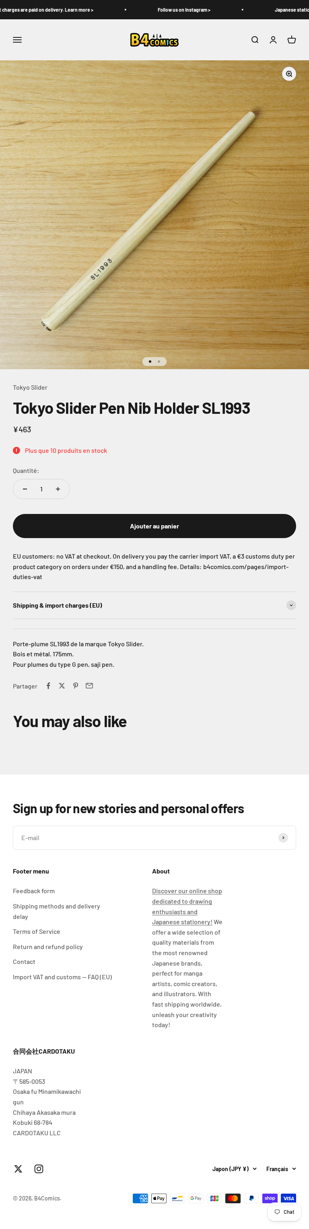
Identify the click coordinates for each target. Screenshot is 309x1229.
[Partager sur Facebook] (48, 686)
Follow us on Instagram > (162, 9)
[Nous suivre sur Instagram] (38, 1168)
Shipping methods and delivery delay (56, 911)
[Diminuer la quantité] (25, 489)
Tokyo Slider (30, 387)
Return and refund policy (48, 946)
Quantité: (26, 470)
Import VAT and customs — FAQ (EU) (62, 976)
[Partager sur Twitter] (62, 686)
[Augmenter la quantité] (58, 489)
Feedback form (34, 890)
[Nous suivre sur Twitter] (18, 1168)
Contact (24, 961)
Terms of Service (36, 931)
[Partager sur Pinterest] (75, 686)
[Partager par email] (89, 686)
